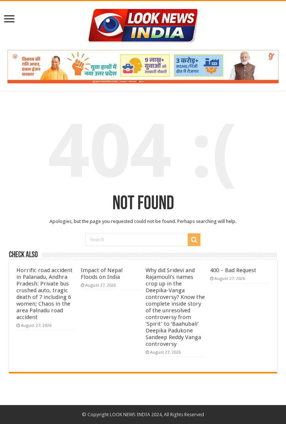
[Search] (194, 239)
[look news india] (143, 24)
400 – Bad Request (233, 270)
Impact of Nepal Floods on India (102, 273)
